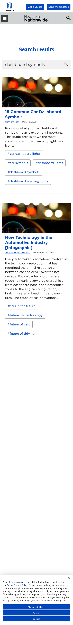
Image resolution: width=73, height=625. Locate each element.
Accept (36, 612)
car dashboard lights (25, 153)
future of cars (20, 324)
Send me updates (58, 6)
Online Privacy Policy (17, 585)
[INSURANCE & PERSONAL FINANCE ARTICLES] (36, 18)
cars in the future (22, 306)
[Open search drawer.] (67, 17)
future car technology (26, 315)
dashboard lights (50, 163)
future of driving (22, 333)
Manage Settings (36, 606)
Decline (36, 618)
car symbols (19, 163)
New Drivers (12, 121)
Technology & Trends (17, 252)
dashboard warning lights (29, 181)
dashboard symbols (25, 172)
